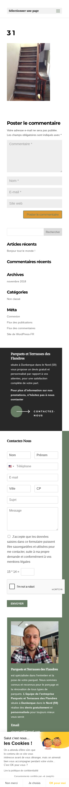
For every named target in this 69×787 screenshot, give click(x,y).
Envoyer (17, 603)
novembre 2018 (16, 281)
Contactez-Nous (44, 413)
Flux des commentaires (21, 328)
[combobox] (11, 466)
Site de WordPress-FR (20, 334)
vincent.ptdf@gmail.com (25, 731)
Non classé (13, 298)
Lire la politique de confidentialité (21, 770)
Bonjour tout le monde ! (21, 250)
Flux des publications (19, 322)
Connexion (13, 316)
